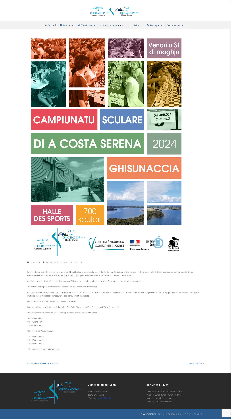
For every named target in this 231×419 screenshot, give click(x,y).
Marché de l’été (195, 363)
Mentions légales (190, 414)
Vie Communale (112, 25)
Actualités (78, 262)
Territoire (86, 25)
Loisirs (135, 25)
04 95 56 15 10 (104, 398)
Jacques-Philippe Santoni (57, 262)
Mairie (66, 25)
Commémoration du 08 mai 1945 (43, 363)
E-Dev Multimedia (166, 414)
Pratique (154, 25)
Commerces (173, 25)
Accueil (52, 25)
